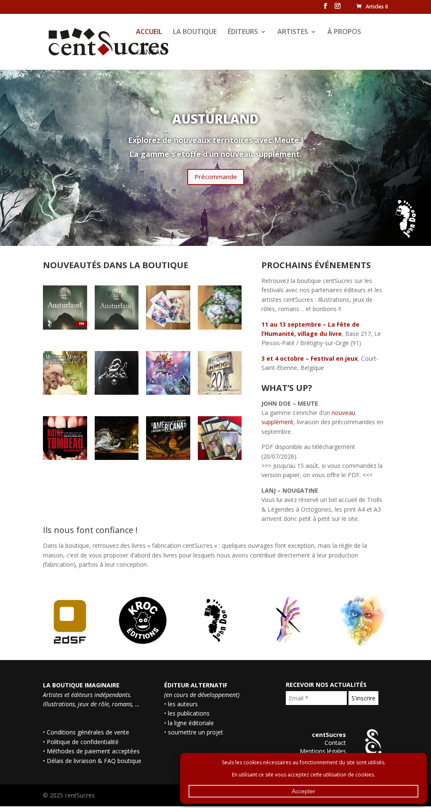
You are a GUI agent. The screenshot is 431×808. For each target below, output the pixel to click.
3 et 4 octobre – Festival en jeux (309, 358)
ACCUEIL (149, 32)
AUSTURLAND (215, 118)
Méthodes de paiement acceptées (93, 751)
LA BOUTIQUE (195, 32)
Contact (335, 743)
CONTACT (152, 53)
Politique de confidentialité (83, 742)
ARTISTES (292, 32)
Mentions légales (323, 751)
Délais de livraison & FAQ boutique (94, 761)
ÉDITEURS (243, 32)
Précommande (215, 176)
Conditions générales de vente (88, 732)
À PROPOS (344, 32)
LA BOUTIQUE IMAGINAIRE (81, 685)
